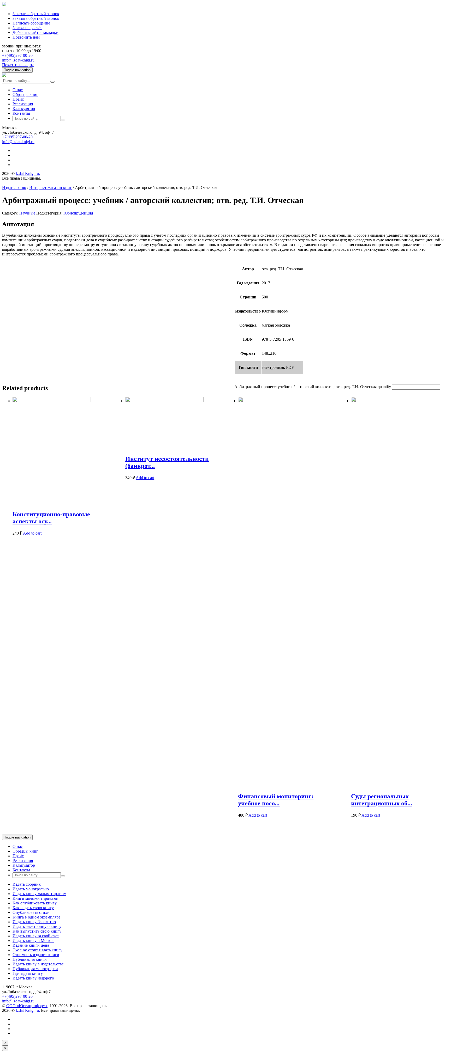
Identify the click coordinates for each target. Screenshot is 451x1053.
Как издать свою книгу (33, 907)
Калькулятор (24, 108)
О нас (18, 90)
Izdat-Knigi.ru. (28, 173)
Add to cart (32, 533)
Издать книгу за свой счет (36, 936)
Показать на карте (18, 65)
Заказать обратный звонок (36, 13)
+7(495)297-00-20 (17, 55)
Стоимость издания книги (36, 954)
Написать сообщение (31, 23)
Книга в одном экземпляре (36, 917)
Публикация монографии (35, 968)
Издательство (14, 187)
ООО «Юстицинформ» (27, 1005)
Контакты (21, 113)
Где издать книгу (28, 973)
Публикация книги (30, 959)
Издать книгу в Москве (33, 940)
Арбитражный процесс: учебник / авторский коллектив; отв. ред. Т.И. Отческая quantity (312, 386)
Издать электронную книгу (37, 926)
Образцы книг (25, 94)
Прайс (18, 99)
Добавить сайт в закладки (35, 32)
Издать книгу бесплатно (34, 922)
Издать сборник (27, 884)
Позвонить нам (26, 37)
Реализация (23, 104)
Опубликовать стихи (31, 912)
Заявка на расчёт (27, 28)
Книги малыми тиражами (35, 898)
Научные (27, 213)
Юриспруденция (78, 213)
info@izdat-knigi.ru (18, 60)
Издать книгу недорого (33, 978)
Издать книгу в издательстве (38, 964)
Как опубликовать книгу (35, 903)
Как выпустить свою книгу (37, 931)
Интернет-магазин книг (50, 187)
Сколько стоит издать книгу (37, 950)
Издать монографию (31, 889)
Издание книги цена (31, 945)
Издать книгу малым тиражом (39, 893)
